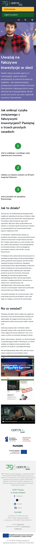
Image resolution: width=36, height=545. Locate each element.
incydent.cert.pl (25, 526)
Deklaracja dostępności (10, 542)
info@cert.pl (20, 524)
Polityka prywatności (22, 540)
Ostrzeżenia (9, 9)
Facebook (19, 496)
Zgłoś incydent (11, 14)
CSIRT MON (30, 542)
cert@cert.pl (18, 529)
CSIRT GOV (21, 542)
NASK (13, 540)
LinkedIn (19, 504)
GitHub (19, 508)
